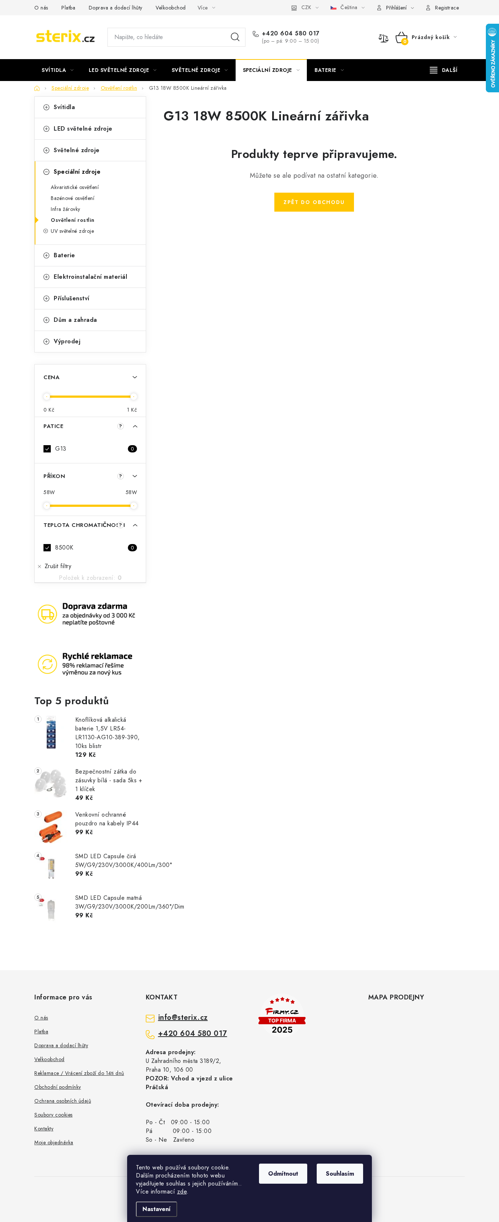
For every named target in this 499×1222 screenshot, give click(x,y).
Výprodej (67, 341)
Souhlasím (340, 1173)
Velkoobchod (171, 7)
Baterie (64, 255)
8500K (94, 547)
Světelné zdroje (77, 150)
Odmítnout (283, 1173)
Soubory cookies (53, 1114)
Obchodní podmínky (57, 1087)
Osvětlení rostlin (73, 220)
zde (182, 1191)
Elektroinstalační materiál (90, 277)
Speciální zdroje (77, 171)
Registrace (447, 7)
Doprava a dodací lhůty (115, 7)
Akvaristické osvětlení (75, 187)
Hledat (235, 37)
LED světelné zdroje (83, 128)
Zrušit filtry (58, 566)
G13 (94, 448)
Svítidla (64, 107)
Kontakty (43, 1128)
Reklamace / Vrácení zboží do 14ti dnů (79, 1073)
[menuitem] (57, 70)
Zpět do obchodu (314, 202)
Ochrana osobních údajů (62, 1101)
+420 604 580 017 (291, 33)
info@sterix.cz (183, 1017)
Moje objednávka (53, 1142)
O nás (41, 7)
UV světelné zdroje (72, 231)
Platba (68, 7)
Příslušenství (71, 298)
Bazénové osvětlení (72, 198)
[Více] (444, 70)
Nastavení (156, 1209)
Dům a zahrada (75, 320)
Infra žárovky (65, 209)
